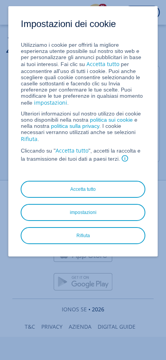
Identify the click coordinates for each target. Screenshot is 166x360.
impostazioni (50, 102)
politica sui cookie (111, 120)
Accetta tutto (102, 64)
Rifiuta (29, 139)
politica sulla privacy (75, 126)
